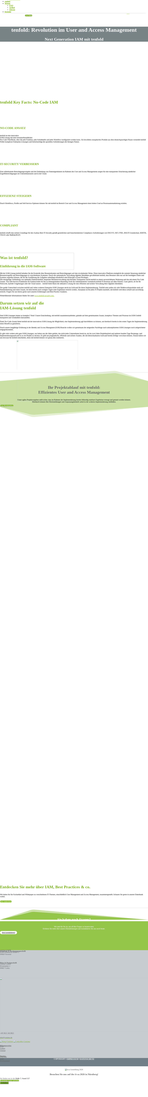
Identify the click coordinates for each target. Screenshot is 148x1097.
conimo (7, 1)
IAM (2, 1059)
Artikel (12, 8)
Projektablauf (5, 1061)
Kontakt (8, 12)
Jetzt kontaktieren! (8, 933)
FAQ (11, 5)
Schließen (4, 1083)
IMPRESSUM (72, 1059)
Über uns (3, 1057)
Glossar (12, 10)
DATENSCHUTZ (87, 1059)
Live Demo (28, 15)
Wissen (7, 3)
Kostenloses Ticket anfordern (9, 1081)
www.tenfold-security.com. (44, 296)
